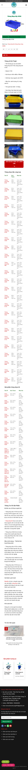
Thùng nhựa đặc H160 (6, 256)
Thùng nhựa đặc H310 (6, 223)
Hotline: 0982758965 (8, 765)
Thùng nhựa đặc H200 (6, 280)
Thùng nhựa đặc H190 (6, 190)
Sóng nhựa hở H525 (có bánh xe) (6, 471)
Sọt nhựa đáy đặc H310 (6, 486)
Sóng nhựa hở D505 (6, 436)
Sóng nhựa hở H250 (6, 443)
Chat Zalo (5, 761)
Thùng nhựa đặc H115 (6, 338)
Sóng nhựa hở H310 (6, 395)
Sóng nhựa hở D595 (6, 457)
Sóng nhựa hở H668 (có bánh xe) (6, 450)
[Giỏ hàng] (26, 4)
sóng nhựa (14, 583)
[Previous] (4, 638)
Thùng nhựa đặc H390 (6, 239)
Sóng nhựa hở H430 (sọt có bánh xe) (6, 478)
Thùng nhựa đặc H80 (6, 264)
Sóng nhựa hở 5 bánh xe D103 (6, 500)
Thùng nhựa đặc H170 (6, 305)
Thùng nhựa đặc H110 (6, 198)
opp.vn (14, 768)
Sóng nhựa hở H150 (6, 409)
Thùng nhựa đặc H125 (6, 322)
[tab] (14, 55)
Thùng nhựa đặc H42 (6, 371)
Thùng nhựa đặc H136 (6, 272)
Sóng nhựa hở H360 (6, 493)
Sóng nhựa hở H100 (6, 423)
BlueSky (6, 581)
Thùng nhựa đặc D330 (6, 181)
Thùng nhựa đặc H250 (6, 215)
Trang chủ (5, 36)
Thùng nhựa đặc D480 (6, 363)
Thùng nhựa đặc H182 (6, 297)
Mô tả (5, 55)
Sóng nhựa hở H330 (6, 429)
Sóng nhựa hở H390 (6, 402)
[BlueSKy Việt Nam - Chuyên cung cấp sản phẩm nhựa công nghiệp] (14, 4)
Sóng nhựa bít (11, 44)
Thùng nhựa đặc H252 (6, 314)
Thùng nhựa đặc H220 (6, 330)
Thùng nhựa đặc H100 (6, 231)
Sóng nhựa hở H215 (6, 464)
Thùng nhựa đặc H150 (6, 206)
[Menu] (2, 5)
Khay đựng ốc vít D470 (19, 673)
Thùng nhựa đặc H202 (6, 248)
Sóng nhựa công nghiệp (14, 36)
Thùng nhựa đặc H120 (6, 289)
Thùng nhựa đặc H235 (6, 346)
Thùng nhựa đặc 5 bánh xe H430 (7, 380)
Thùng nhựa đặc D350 (6, 355)
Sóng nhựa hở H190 (6, 416)
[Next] (24, 638)
